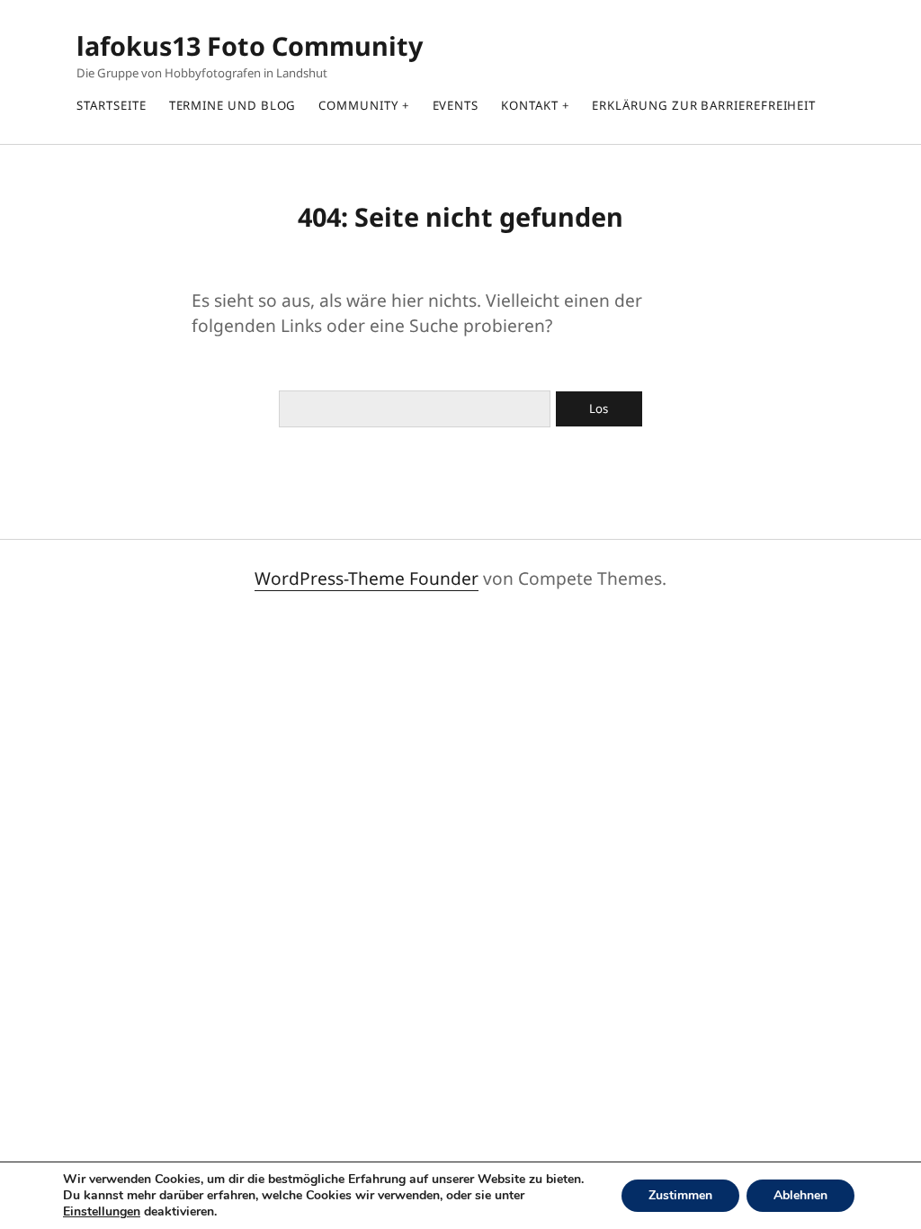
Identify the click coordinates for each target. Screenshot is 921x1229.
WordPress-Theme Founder (366, 578)
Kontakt (529, 105)
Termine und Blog (233, 105)
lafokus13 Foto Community (249, 45)
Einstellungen (101, 1212)
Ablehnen (800, 1195)
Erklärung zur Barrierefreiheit (704, 105)
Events (456, 105)
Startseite (111, 105)
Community (358, 105)
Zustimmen (680, 1195)
